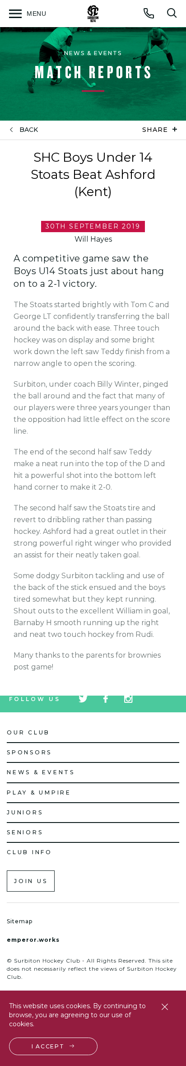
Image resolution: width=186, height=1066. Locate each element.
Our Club (28, 732)
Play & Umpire (39, 792)
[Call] (149, 13)
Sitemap (20, 921)
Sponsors (29, 752)
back (28, 130)
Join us (30, 881)
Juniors (25, 812)
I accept (48, 1046)
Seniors (25, 832)
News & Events (41, 772)
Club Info (29, 852)
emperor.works (33, 939)
